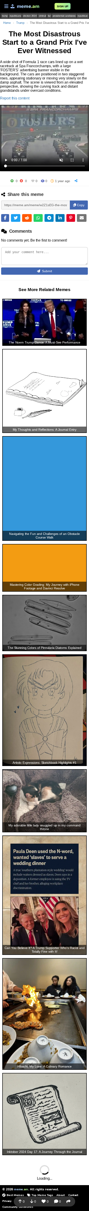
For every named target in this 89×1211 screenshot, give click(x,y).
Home (7, 23)
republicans (15, 16)
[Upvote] (12, 181)
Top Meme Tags (42, 1195)
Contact (73, 1195)
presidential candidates (64, 16)
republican (83, 16)
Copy (80, 205)
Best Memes (15, 1195)
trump (5, 16)
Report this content (14, 98)
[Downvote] (21, 181)
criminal (42, 16)
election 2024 (30, 16)
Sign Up (62, 6)
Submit (47, 271)
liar (49, 16)
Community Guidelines (17, 1207)
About (60, 1195)
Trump (20, 23)
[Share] (76, 180)
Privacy (6, 1201)
